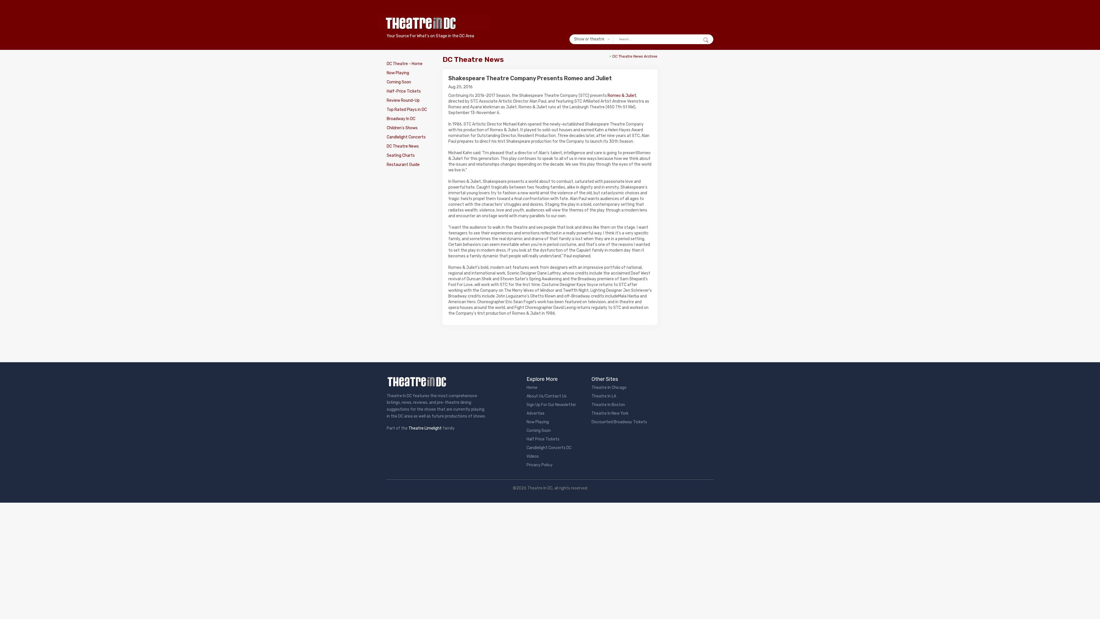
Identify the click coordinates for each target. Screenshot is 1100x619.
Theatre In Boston (608, 404)
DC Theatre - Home (405, 63)
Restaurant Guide (403, 164)
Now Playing (398, 72)
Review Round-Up (403, 100)
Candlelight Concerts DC (549, 447)
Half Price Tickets (543, 439)
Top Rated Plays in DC (407, 109)
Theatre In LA (604, 396)
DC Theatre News (403, 146)
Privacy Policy (540, 465)
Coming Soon (399, 82)
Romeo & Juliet (622, 95)
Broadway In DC (401, 118)
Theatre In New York (610, 413)
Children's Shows (402, 128)
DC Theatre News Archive (634, 56)
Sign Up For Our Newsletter (551, 404)
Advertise (536, 413)
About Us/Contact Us (547, 396)
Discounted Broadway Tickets (619, 422)
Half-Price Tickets (404, 91)
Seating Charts (401, 155)
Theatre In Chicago (609, 387)
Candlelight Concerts (406, 137)
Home (532, 387)
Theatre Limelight (425, 428)
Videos (533, 456)
